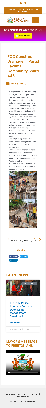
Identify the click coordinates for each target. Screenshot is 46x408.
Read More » (15, 322)
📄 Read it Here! (23, 36)
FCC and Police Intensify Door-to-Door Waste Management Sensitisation (21, 309)
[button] (35, 20)
